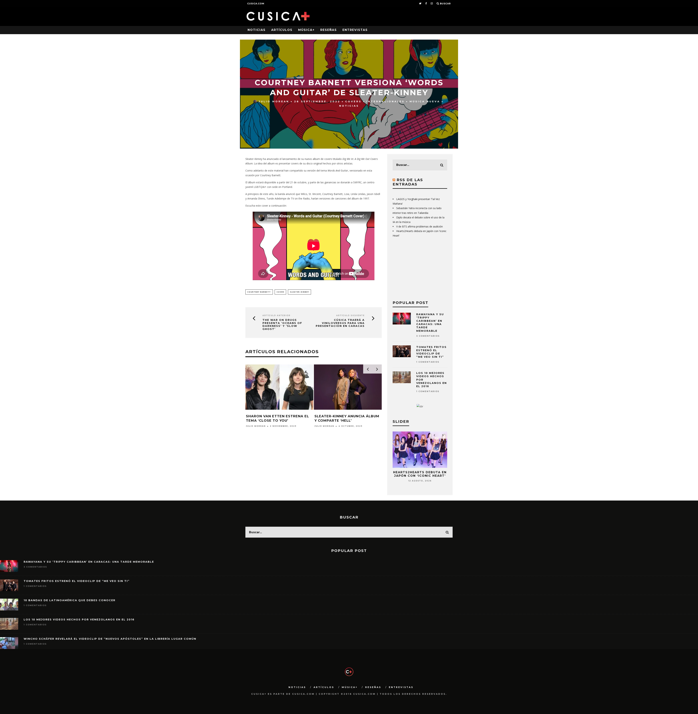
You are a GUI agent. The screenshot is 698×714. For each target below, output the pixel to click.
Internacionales (385, 101)
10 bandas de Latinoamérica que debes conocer (69, 600)
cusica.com (255, 3)
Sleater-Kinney (299, 292)
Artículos (281, 30)
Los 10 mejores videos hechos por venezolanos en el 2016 (79, 619)
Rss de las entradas (408, 182)
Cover (280, 292)
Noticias (257, 30)
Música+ (306, 30)
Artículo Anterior (276, 315)
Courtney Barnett (259, 292)
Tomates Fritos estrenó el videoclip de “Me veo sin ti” (431, 352)
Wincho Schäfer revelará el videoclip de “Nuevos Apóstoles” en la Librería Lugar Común (110, 638)
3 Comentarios (428, 336)
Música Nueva (425, 101)
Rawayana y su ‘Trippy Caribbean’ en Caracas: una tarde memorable (430, 322)
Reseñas (328, 30)
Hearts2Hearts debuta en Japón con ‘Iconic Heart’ (420, 474)
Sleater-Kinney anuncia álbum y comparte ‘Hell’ (346, 418)
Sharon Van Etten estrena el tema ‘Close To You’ (277, 418)
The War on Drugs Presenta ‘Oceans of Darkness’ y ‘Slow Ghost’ (282, 324)
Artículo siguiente (350, 315)
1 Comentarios (427, 362)
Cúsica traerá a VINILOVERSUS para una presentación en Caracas (340, 323)
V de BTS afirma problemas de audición (419, 226)
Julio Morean (274, 101)
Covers (353, 101)
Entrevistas (355, 30)
